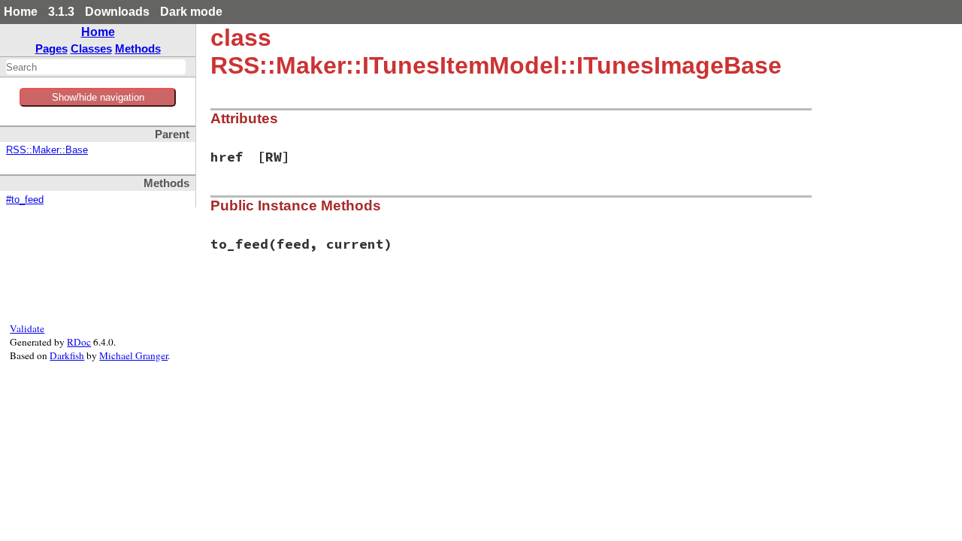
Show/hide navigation (98, 97)
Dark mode (191, 11)
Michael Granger (133, 355)
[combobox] (96, 66)
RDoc (79, 342)
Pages (51, 48)
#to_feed (25, 200)
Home (21, 11)
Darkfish (67, 355)
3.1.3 (61, 11)
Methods (138, 48)
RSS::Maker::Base (47, 150)
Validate (27, 328)
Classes (91, 48)
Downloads (117, 11)
